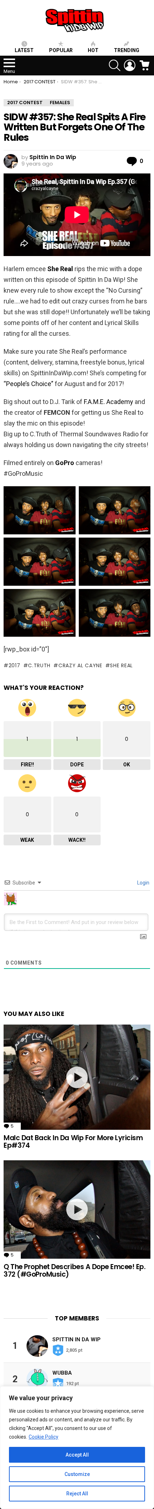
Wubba (62, 1373)
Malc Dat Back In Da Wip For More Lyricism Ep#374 (73, 1141)
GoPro (64, 462)
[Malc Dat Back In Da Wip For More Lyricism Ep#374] (77, 1077)
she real (121, 665)
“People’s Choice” (28, 383)
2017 (14, 665)
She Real (60, 269)
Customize (77, 1474)
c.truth (39, 665)
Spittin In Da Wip (76, 1339)
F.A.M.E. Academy (108, 401)
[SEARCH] (114, 65)
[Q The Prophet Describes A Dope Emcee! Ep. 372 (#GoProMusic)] (77, 1209)
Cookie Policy (43, 1437)
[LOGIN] (129, 65)
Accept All (77, 1455)
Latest (24, 50)
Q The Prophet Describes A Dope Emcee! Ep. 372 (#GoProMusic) (75, 1270)
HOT (93, 50)
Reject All (77, 1493)
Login (142, 883)
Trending (126, 50)
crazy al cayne (80, 665)
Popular (61, 50)
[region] (77, 1447)
